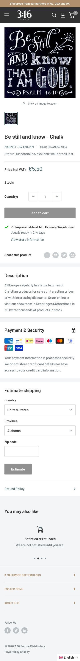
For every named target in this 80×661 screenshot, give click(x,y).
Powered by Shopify (17, 651)
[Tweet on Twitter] (64, 254)
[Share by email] (72, 254)
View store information (27, 239)
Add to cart (40, 213)
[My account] (63, 15)
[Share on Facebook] (47, 254)
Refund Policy (14, 489)
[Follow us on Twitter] (16, 630)
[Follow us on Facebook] (7, 630)
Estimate (18, 469)
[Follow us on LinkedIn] (24, 630)
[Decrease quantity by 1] (33, 196)
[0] (72, 15)
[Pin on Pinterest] (55, 254)
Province (11, 421)
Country (10, 400)
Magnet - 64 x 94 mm (19, 147)
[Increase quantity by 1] (57, 196)
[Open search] (54, 15)
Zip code (10, 442)
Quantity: (11, 196)
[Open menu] (6, 15)
